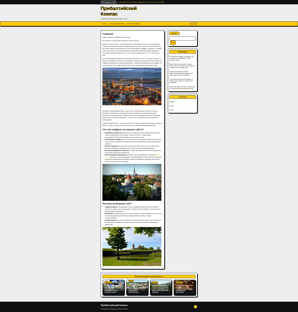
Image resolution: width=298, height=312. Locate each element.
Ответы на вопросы (133, 23)
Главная (104, 23)
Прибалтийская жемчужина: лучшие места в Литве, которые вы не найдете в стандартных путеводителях (182, 65)
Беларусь (172, 102)
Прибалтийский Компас (114, 305)
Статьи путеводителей (116, 23)
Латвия (171, 106)
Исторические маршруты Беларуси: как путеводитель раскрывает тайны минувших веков (181, 58)
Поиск (174, 33)
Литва (171, 110)
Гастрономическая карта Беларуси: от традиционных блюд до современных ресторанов (181, 80)
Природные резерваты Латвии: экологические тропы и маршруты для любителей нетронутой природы (181, 73)
